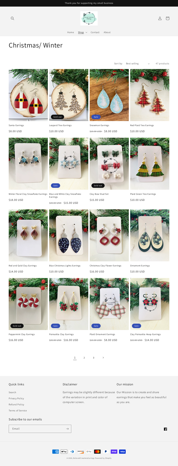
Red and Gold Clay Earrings (23, 265)
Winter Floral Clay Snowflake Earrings (28, 194)
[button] (12, 18)
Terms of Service (18, 410)
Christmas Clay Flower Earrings (105, 265)
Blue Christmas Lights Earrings (64, 265)
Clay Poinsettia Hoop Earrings (145, 334)
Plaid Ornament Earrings (102, 334)
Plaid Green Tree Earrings (143, 194)
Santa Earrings (16, 125)
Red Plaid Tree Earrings (142, 125)
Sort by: (118, 63)
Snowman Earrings (99, 125)
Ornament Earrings (140, 265)
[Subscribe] (67, 429)
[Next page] (103, 357)
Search (12, 392)
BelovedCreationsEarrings (83, 458)
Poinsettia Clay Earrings (61, 334)
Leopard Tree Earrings (60, 125)
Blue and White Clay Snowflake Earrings (65, 195)
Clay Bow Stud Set (99, 194)
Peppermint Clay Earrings (22, 334)
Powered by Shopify (103, 458)
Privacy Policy (16, 398)
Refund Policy (16, 404)
